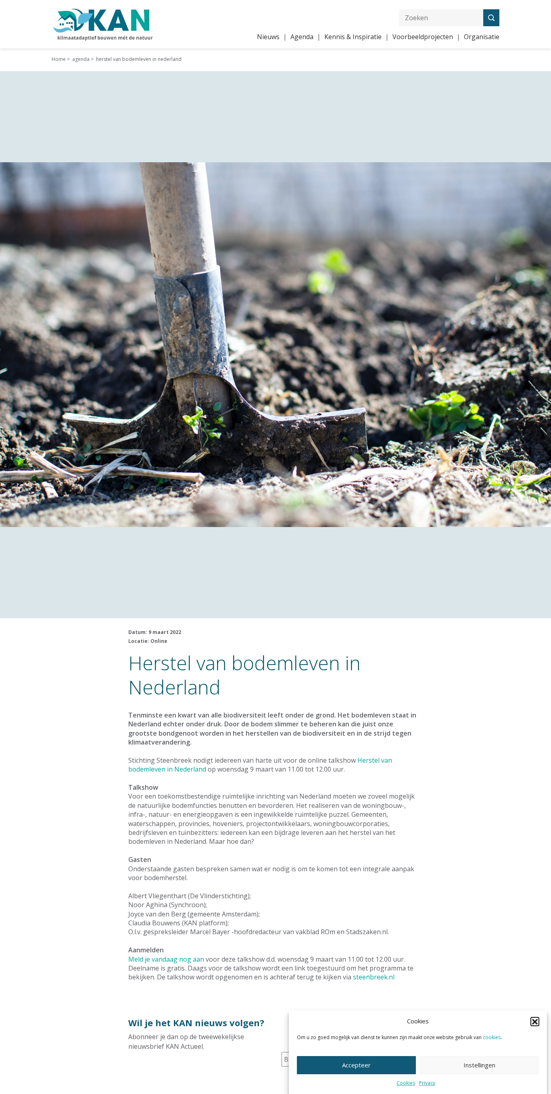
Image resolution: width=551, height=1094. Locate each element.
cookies (492, 1037)
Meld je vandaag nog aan (166, 959)
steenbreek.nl (373, 977)
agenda (81, 59)
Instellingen (479, 1065)
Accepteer (356, 1065)
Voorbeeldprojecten (422, 36)
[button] (535, 1021)
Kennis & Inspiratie (353, 36)
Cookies (406, 1083)
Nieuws (268, 36)
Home (59, 59)
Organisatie (481, 36)
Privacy (427, 1083)
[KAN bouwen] (103, 23)
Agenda (301, 36)
